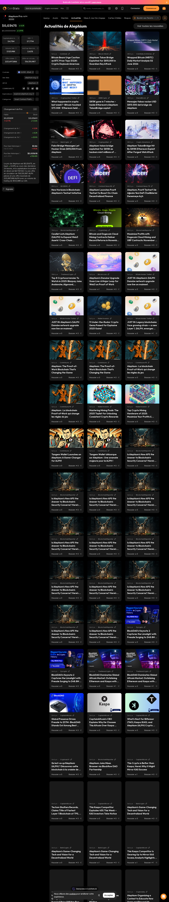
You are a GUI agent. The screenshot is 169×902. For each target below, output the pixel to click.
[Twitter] (28, 88)
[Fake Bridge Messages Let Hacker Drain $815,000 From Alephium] (66, 129)
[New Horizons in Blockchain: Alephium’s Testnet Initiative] (66, 173)
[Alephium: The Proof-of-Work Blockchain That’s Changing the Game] (66, 349)
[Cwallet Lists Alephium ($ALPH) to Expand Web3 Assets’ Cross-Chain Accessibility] (66, 217)
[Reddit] (32, 88)
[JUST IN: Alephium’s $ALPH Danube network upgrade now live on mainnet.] (142, 261)
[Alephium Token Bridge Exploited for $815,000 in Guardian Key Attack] (104, 41)
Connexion (135, 8)
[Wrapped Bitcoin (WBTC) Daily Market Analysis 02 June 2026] (142, 41)
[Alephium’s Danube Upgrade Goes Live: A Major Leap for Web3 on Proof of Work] (104, 261)
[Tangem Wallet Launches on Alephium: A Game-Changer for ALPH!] (66, 438)
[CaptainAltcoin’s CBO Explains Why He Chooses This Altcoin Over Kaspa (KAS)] (104, 702)
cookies (72, 894)
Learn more (96, 2)
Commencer (151, 8)
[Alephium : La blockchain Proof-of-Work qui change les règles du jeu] (142, 349)
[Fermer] (165, 2)
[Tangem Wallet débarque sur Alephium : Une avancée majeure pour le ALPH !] (104, 438)
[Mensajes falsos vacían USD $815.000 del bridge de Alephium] (142, 85)
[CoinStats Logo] (11, 8)
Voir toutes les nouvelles (150, 26)
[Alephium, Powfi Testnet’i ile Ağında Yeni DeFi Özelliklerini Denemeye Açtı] (142, 173)
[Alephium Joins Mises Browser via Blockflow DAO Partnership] (104, 746)
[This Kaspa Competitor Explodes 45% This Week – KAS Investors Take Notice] (104, 790)
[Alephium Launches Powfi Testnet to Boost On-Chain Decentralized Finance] (104, 173)
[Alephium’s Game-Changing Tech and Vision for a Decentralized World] (142, 790)
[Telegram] (23, 88)
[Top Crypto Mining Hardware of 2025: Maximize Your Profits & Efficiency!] (142, 394)
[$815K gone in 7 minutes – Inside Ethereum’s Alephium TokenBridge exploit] (104, 85)
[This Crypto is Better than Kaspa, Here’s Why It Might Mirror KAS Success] (142, 746)
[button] (33, 72)
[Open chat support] (164, 897)
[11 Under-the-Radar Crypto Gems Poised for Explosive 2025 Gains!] (104, 305)
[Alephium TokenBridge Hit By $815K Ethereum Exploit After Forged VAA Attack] (142, 129)
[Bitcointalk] (37, 88)
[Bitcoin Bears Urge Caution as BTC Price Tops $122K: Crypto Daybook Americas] (66, 41)
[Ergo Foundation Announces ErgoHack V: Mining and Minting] (104, 879)
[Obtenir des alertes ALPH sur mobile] (165, 18)
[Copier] (33, 72)
